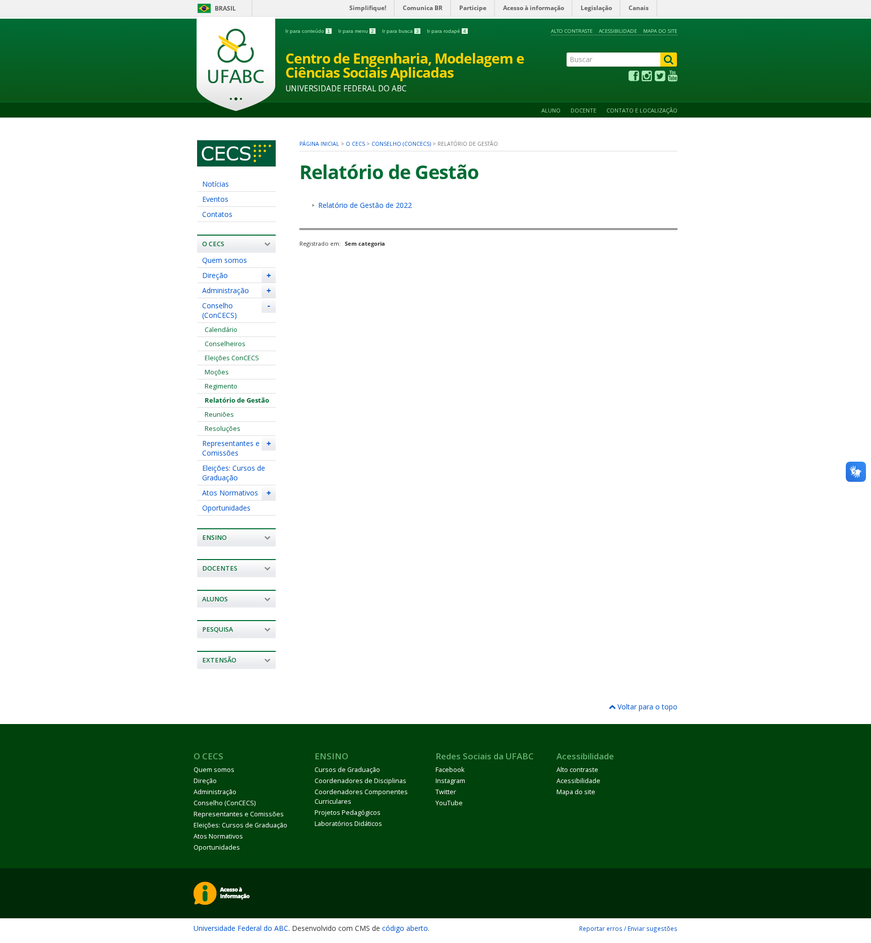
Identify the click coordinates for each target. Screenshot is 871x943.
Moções (217, 372)
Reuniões (219, 414)
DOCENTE (583, 110)
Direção (215, 275)
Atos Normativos (230, 492)
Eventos (215, 199)
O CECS (355, 143)
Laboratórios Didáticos (348, 823)
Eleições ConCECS (232, 358)
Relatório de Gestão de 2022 (365, 205)
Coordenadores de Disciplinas (360, 780)
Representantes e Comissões (231, 448)
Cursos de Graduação (347, 769)
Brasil (225, 8)
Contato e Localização (641, 110)
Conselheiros (225, 344)
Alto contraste (572, 31)
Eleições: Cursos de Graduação (233, 472)
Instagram (450, 780)
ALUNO (551, 110)
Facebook (450, 769)
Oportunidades (226, 508)
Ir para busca (400, 31)
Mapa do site (660, 31)
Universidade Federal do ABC (241, 928)
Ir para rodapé (446, 31)
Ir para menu (356, 31)
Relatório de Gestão (237, 400)
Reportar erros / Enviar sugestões (628, 928)
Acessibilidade (618, 31)
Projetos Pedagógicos (348, 812)
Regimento (221, 386)
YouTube (449, 803)
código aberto (405, 928)
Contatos (217, 214)
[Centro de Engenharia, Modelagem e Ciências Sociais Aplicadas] (236, 162)
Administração (225, 290)
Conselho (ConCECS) (219, 310)
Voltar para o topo (646, 706)
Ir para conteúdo (307, 31)
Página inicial (319, 143)
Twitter (446, 792)
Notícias (215, 184)
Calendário (221, 329)
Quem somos (224, 260)
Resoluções (222, 428)
